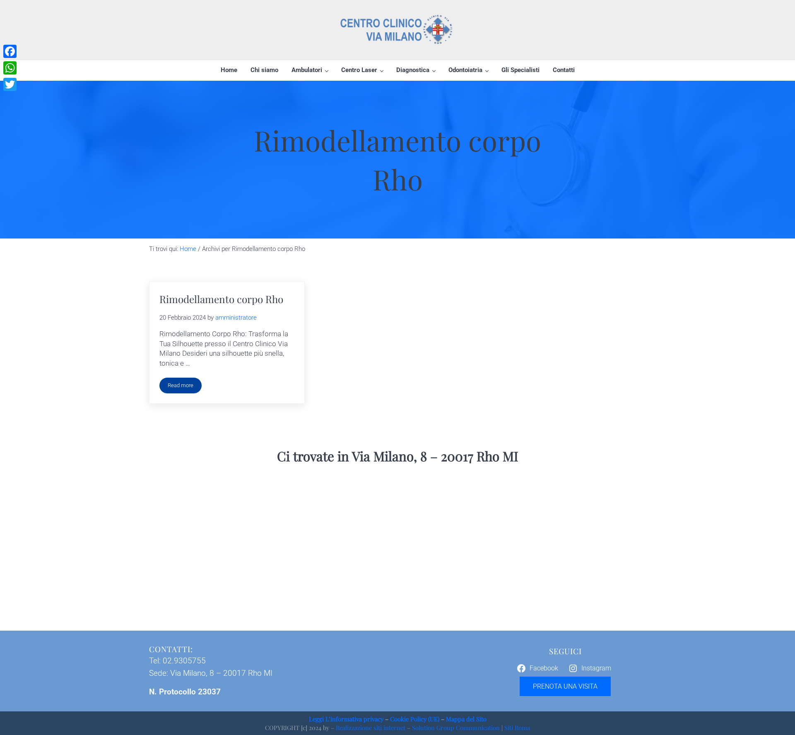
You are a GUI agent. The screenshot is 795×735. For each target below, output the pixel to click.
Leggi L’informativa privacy (346, 719)
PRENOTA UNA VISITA (565, 686)
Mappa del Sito (466, 719)
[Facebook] (10, 51)
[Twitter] (10, 84)
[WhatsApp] (10, 68)
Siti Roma (517, 727)
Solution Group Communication (456, 727)
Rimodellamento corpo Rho (221, 299)
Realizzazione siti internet (370, 727)
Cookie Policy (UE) (414, 719)
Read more (185, 386)
